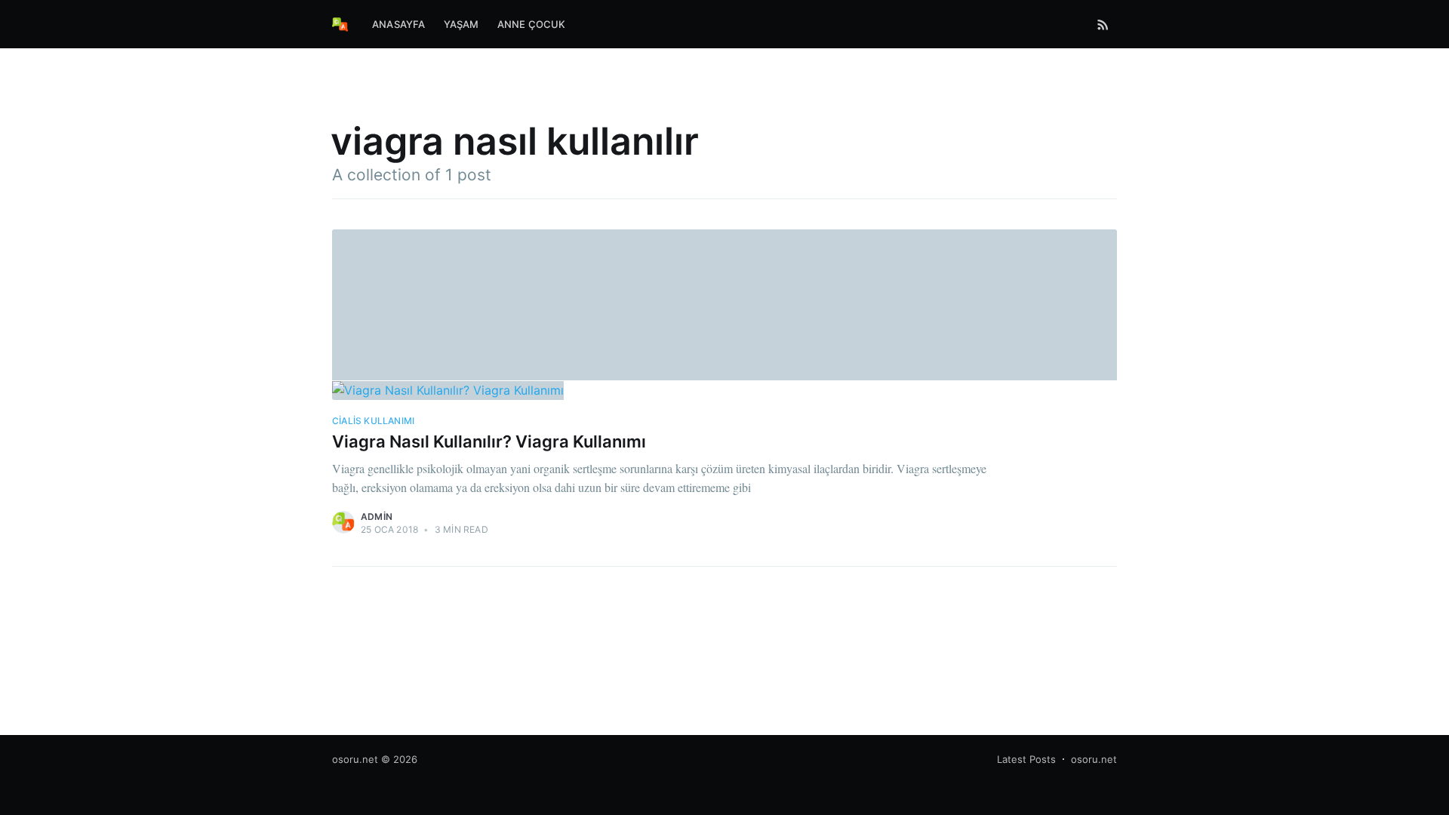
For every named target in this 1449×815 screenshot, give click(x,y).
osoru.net (355, 759)
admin (376, 516)
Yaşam (461, 24)
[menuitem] (399, 25)
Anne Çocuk (531, 24)
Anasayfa (399, 24)
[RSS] (1103, 24)
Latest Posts (1026, 759)
